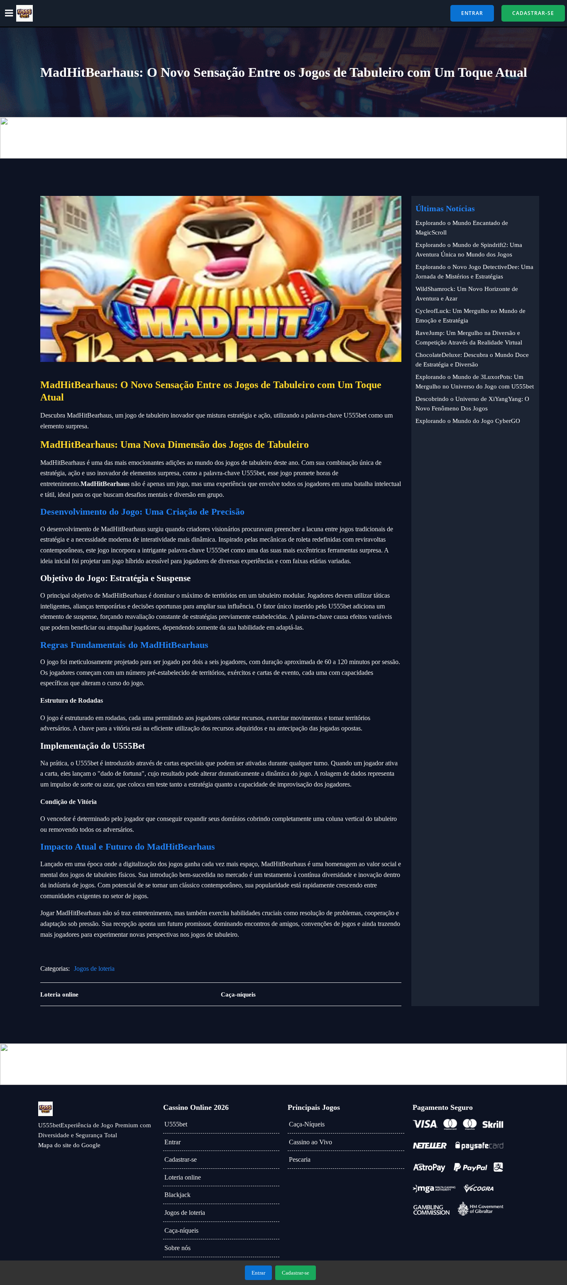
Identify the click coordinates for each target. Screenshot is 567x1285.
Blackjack (177, 1194)
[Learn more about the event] (283, 138)
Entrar (172, 1142)
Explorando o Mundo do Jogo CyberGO (467, 421)
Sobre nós (177, 1247)
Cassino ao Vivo (310, 1142)
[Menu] (9, 13)
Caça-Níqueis (307, 1124)
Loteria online (182, 1177)
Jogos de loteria (94, 968)
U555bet (175, 1124)
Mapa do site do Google (69, 1145)
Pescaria (299, 1159)
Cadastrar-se (180, 1159)
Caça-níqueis (181, 1230)
